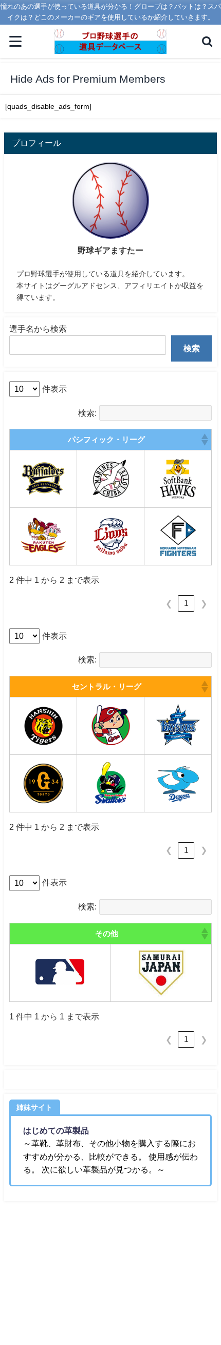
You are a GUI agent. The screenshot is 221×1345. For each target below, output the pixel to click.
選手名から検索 (38, 329)
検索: (87, 413)
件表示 (54, 389)
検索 (191, 348)
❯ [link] (203, 603)
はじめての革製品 (56, 1130)
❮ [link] (168, 603)
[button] (204, 439)
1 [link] (186, 603)
